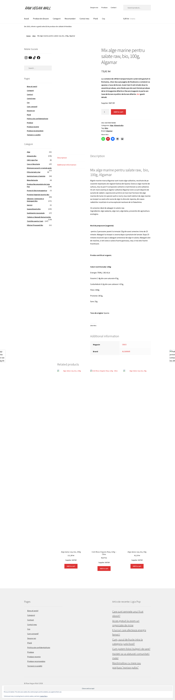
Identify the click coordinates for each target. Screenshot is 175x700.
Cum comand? (32, 107)
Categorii (56, 18)
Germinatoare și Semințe (36, 176)
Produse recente (33, 127)
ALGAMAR (126, 351)
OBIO (124, 344)
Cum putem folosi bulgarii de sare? (131, 648)
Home (28, 36)
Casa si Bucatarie (33, 164)
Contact (113, 7)
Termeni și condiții (34, 135)
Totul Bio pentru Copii (35, 221)
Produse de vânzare (41, 18)
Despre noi (94, 7)
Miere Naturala (32, 180)
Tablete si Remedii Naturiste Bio (39, 217)
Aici (138, 94)
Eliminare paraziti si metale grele (39, 168)
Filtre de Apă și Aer (33, 172)
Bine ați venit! (32, 86)
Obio (106, 128)
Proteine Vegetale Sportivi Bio (38, 195)
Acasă (26, 18)
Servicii (29, 205)
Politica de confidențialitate (37, 119)
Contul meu (84, 18)
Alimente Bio (118, 125)
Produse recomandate (35, 131)
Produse (104, 7)
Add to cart (118, 112)
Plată (95, 18)
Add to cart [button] (71, 566)
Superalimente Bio (34, 209)
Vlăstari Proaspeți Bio (35, 225)
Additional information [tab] (66, 165)
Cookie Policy (44, 696)
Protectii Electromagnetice (37, 190)
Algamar (109, 131)
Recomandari (70, 18)
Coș (103, 18)
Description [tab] (62, 157)
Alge (34, 36)
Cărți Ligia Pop (32, 160)
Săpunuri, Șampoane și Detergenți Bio (35, 200)
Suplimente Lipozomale (36, 213)
